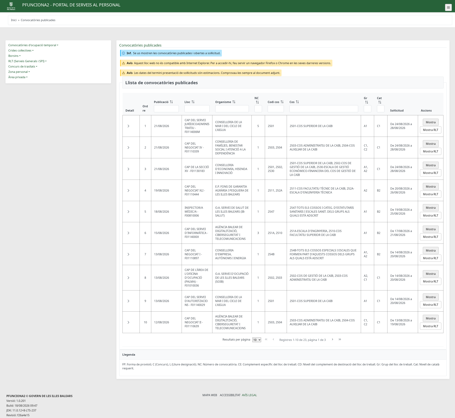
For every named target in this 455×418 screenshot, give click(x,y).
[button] (128, 126)
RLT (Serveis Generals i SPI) (26, 61)
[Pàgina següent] (332, 339)
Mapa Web (209, 395)
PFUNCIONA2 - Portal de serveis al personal (71, 5)
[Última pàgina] (340, 339)
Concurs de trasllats (21, 66)
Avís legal (249, 395)
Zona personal (18, 72)
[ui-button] (448, 7)
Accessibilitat (230, 395)
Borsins (13, 56)
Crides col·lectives (19, 50)
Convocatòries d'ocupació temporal (32, 45)
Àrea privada (16, 77)
